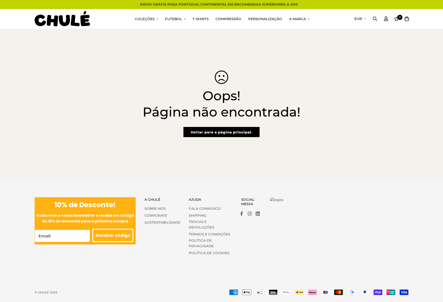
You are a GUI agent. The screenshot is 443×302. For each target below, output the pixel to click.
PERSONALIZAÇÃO (265, 19)
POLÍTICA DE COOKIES (209, 253)
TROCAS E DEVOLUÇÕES (201, 224)
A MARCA (297, 19)
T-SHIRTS (200, 19)
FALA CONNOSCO (205, 208)
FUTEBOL (173, 19)
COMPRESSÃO (228, 19)
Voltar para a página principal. (221, 132)
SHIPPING (198, 215)
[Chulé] (62, 19)
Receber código (113, 235)
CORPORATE (155, 215)
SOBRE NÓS (155, 208)
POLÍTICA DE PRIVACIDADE (201, 243)
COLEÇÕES (145, 19)
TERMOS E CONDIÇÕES (209, 234)
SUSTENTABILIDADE (162, 222)
